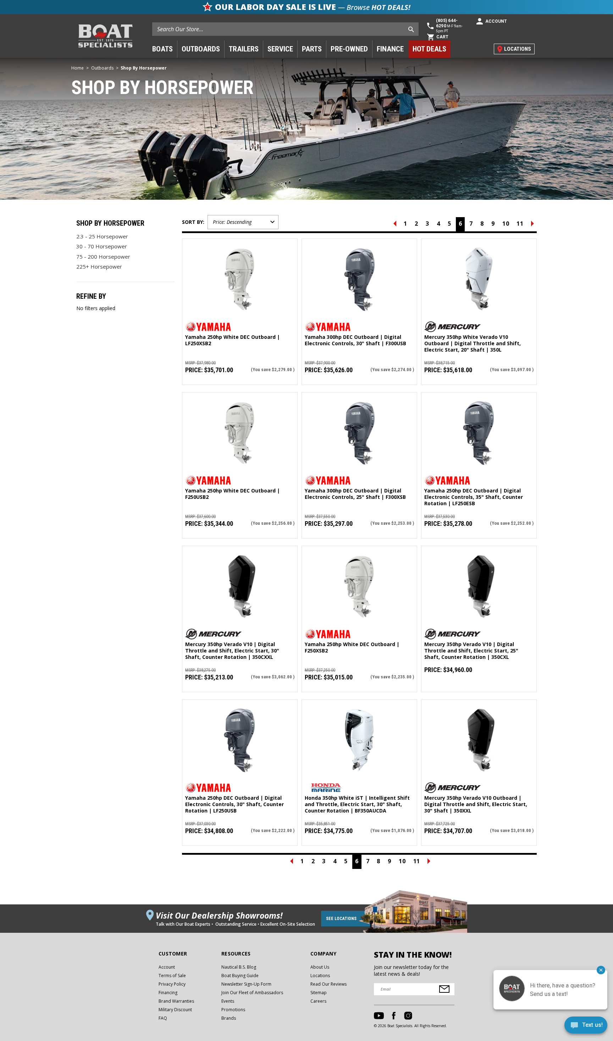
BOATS (162, 49)
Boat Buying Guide (240, 976)
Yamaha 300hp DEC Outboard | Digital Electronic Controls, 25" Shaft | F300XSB (355, 494)
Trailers (244, 49)
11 (520, 223)
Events (227, 1001)
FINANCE (390, 49)
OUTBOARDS (201, 49)
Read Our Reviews (328, 984)
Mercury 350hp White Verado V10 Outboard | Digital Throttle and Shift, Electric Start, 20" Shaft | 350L (472, 343)
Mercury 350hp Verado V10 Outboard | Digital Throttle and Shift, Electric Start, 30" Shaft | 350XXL (475, 804)
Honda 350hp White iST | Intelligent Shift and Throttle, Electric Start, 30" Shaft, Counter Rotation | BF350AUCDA (357, 804)
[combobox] (285, 29)
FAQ (163, 1018)
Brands (228, 1018)
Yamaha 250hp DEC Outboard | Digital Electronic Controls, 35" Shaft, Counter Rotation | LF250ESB (473, 497)
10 (505, 223)
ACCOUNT (496, 21)
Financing (168, 993)
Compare (237, 286)
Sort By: (193, 222)
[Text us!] (586, 1026)
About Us (319, 967)
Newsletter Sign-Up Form (246, 984)
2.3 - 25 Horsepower (102, 236)
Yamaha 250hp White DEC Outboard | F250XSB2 (352, 647)
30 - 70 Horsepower (101, 246)
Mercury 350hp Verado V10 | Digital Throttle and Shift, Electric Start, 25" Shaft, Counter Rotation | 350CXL (471, 650)
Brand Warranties (176, 1001)
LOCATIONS (517, 49)
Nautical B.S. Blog (238, 967)
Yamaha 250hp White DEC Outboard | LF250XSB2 (232, 340)
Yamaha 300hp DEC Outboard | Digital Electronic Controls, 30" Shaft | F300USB (355, 340)
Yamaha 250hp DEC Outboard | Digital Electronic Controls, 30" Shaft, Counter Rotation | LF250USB (234, 804)
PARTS (312, 49)
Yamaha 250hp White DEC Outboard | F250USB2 (232, 494)
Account (167, 967)
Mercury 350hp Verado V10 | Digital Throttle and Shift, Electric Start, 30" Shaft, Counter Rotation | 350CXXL (232, 650)
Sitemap (318, 993)
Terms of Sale (172, 976)
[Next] (532, 224)
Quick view (240, 272)
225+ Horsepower (99, 266)
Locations (320, 976)
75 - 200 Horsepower (103, 256)
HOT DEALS (429, 49)
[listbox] (243, 222)
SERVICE (280, 49)
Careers (318, 1001)
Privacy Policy (172, 984)
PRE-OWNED (349, 49)
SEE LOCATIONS (341, 918)
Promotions (233, 1010)
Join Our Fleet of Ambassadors (252, 993)
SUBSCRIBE (444, 989)
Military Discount (175, 1010)
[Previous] (395, 224)
